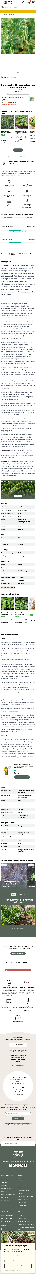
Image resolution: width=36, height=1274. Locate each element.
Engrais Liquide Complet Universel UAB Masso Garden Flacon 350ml (23, 766)
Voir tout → (18, 150)
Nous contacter (5, 1221)
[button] (23, 2)
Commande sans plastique (26, 1196)
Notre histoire (4, 1182)
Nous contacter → (18, 1065)
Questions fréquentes (7, 1215)
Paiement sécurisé (23, 1190)
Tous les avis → (18, 1094)
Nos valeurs (4, 1191)
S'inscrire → (18, 1118)
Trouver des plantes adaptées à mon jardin (19, 970)
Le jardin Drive (22, 1205)
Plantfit (20, 1193)
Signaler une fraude (6, 1218)
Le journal (21, 1215)
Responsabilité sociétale (8, 1194)
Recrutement (5, 1198)
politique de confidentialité (12, 1124)
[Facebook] (14, 1165)
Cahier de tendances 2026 (26, 1224)
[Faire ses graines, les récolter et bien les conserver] (14, 876)
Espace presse (5, 1201)
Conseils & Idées (23, 1218)
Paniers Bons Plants (23, 1199)
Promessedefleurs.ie (8, 1229)
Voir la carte (26, 834)
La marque (4, 1179)
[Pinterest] (18, 1165)
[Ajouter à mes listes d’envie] (12, 117)
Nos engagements (6, 1188)
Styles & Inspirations (24, 1221)
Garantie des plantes (24, 1187)
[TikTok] (25, 1165)
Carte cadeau (22, 1202)
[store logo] (8, 3)
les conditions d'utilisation (24, 1124)
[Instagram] (11, 1165)
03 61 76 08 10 (19, 1045)
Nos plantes (4, 1185)
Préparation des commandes (22, 1180)
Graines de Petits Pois (9, 14)
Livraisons (21, 1184)
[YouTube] (22, 1165)
